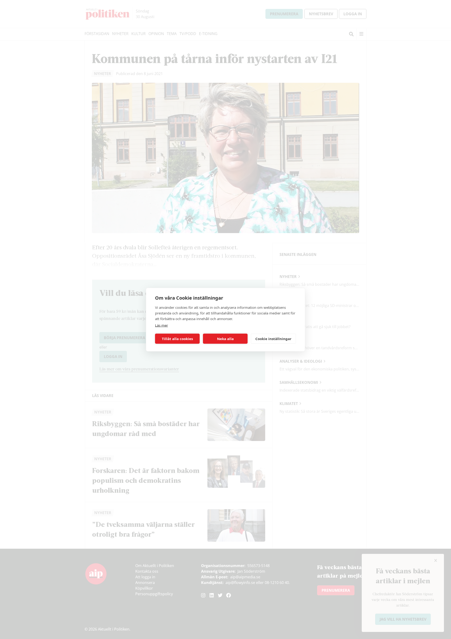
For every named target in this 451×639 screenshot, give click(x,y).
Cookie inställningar (273, 338)
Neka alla (225, 338)
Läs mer (161, 325)
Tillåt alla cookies (177, 338)
